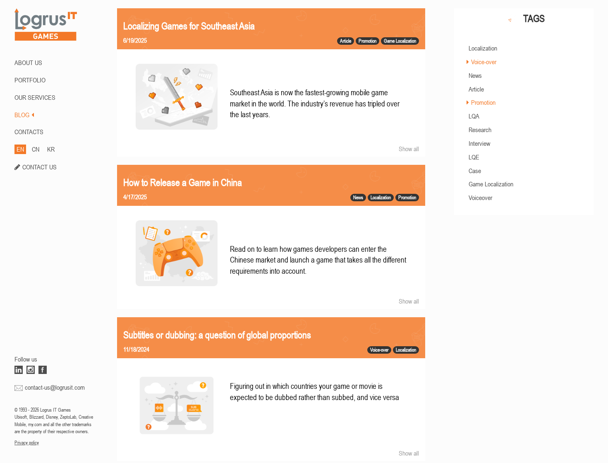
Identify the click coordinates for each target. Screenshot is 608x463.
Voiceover (480, 197)
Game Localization (491, 184)
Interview (479, 143)
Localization (483, 48)
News (475, 75)
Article (476, 89)
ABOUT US (28, 62)
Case (475, 170)
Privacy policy (26, 443)
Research (480, 129)
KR (51, 149)
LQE (474, 157)
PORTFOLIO (29, 80)
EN (20, 149)
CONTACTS (28, 131)
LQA (474, 116)
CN (35, 149)
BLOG (21, 114)
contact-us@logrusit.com (55, 387)
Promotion (483, 102)
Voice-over (483, 61)
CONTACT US (39, 167)
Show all (409, 148)
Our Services (34, 97)
